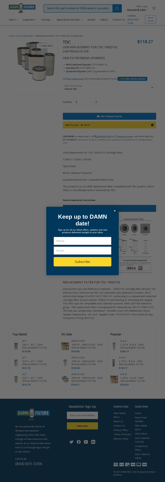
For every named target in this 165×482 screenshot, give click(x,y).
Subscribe (82, 261)
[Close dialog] (114, 210)
